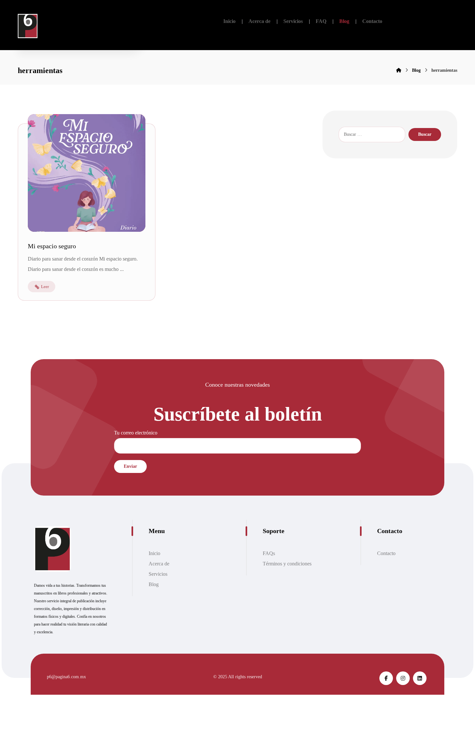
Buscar (424, 134)
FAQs (269, 553)
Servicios (158, 574)
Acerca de (159, 563)
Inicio (154, 553)
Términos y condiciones (287, 563)
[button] (386, 678)
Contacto (386, 553)
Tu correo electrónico (135, 432)
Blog (154, 584)
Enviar (130, 466)
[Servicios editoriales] (27, 26)
